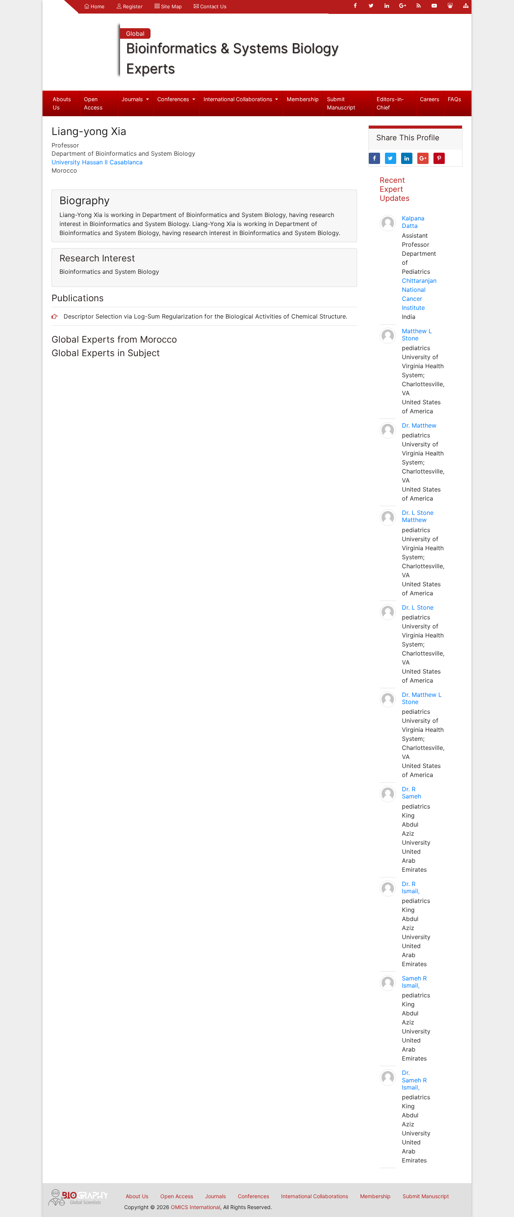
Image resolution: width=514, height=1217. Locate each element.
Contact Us (213, 6)
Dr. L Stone (417, 607)
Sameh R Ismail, (414, 981)
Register (132, 6)
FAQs (454, 99)
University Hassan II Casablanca (97, 162)
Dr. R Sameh (411, 792)
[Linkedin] (386, 5)
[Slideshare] (450, 5)
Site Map (171, 6)
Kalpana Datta (413, 221)
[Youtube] (434, 5)
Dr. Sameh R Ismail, (414, 1080)
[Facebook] (355, 5)
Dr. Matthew (419, 425)
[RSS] (418, 5)
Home (97, 6)
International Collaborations (239, 99)
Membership (303, 99)
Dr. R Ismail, (411, 887)
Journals (133, 99)
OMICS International (195, 1207)
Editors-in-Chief (390, 103)
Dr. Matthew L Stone (422, 698)
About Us (137, 1196)
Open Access (93, 103)
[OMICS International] (78, 1196)
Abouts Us (62, 103)
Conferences (174, 99)
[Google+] (402, 5)
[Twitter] (371, 5)
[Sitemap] (465, 5)
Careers (429, 99)
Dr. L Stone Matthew (417, 516)
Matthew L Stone (417, 334)
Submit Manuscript (341, 103)
